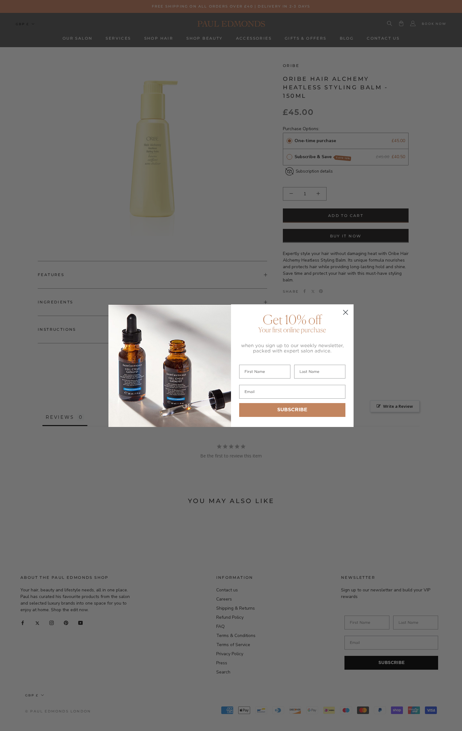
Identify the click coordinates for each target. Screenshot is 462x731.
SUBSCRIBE (292, 409)
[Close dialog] (345, 312)
